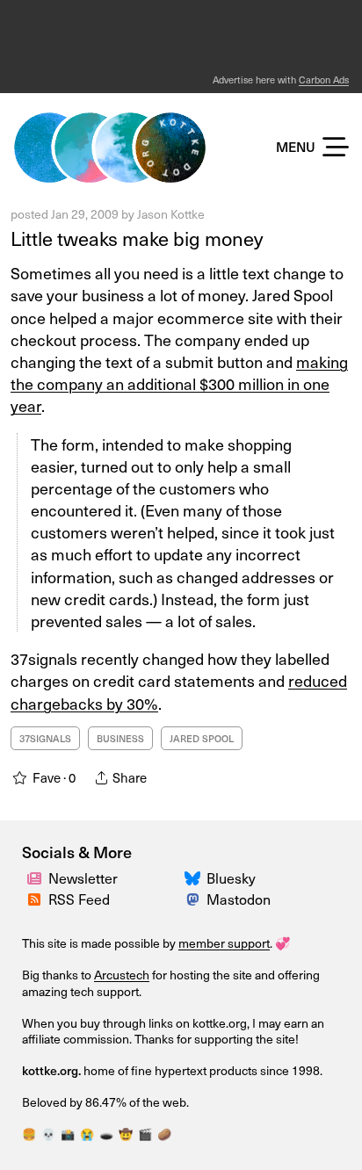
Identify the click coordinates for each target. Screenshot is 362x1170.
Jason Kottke (171, 214)
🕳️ (106, 1133)
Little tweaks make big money (137, 237)
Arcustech (121, 974)
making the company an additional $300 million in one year (179, 383)
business (120, 738)
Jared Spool (202, 738)
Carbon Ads (324, 79)
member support (224, 943)
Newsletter (83, 877)
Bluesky (231, 877)
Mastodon (238, 898)
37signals (45, 738)
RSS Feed (79, 898)
